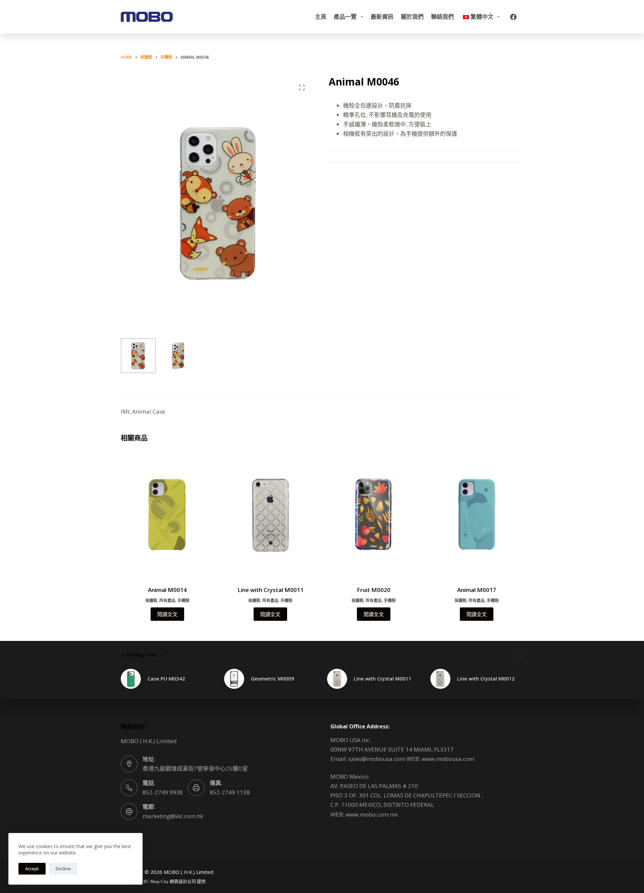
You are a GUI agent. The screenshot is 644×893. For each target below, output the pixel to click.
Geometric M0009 (272, 678)
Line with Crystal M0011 (270, 590)
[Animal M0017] (477, 515)
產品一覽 (345, 16)
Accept (32, 869)
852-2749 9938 (163, 792)
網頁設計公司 (183, 881)
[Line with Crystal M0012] (440, 679)
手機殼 (183, 600)
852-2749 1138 (230, 792)
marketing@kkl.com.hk (173, 816)
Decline (63, 869)
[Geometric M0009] (234, 679)
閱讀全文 (167, 614)
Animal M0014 (167, 590)
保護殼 (151, 600)
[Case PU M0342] (131, 679)
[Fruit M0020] (373, 515)
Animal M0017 (476, 590)
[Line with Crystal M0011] (270, 515)
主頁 (320, 16)
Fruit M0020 (373, 590)
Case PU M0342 (166, 678)
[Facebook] (513, 17)
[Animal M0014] (167, 515)
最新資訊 (382, 16)
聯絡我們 (442, 16)
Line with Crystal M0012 (486, 678)
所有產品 (167, 600)
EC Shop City (157, 881)
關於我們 (412, 16)
